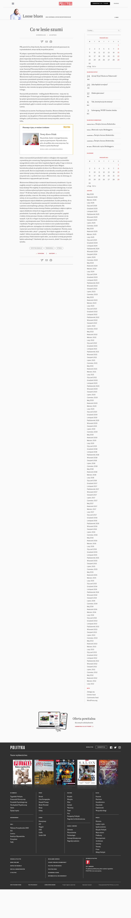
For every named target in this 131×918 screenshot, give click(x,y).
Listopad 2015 (92, 555)
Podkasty (99, 835)
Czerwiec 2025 (92, 226)
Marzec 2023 (91, 303)
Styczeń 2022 (92, 343)
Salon (12, 808)
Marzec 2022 (91, 337)
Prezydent (13, 839)
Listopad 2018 (92, 452)
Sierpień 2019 (92, 426)
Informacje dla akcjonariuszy (57, 876)
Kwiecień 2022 (92, 335)
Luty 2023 (90, 306)
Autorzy (98, 844)
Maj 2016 (90, 538)
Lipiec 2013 (91, 635)
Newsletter (89, 747)
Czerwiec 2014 (92, 604)
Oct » (94, 66)
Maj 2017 (90, 503)
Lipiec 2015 (91, 566)
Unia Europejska (44, 799)
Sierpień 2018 (92, 461)
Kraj (11, 824)
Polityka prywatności (55, 865)
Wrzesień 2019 (92, 423)
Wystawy (70, 808)
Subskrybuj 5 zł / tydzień (100, 3)
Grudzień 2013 (92, 621)
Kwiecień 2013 (92, 644)
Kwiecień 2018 (92, 472)
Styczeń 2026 (92, 206)
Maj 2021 (90, 366)
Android (91, 866)
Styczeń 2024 (92, 274)
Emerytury (42, 821)
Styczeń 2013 (92, 652)
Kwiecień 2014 (92, 609)
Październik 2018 (93, 455)
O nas (97, 849)
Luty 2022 (90, 340)
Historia (98, 821)
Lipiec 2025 (91, 223)
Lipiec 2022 (91, 326)
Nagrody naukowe (73, 841)
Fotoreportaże (100, 838)
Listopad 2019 (92, 418)
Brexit (41, 796)
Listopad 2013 (92, 624)
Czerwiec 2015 (92, 569)
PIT (40, 824)
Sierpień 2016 (92, 529)
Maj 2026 (90, 194)
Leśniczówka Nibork (49, 884)
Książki (69, 796)
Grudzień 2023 (92, 277)
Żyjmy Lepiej (14, 810)
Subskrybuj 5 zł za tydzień (83, 726)
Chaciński (99, 805)
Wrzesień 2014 (92, 595)
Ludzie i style (100, 824)
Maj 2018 (90, 469)
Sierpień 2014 (92, 598)
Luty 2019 (90, 443)
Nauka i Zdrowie (72, 826)
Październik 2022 (93, 317)
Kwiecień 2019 (92, 438)
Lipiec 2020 (91, 395)
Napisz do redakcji (16, 865)
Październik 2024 (93, 249)
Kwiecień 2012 (92, 678)
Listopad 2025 (92, 211)
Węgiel (41, 827)
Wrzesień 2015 (92, 561)
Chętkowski (100, 808)
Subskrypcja (101, 747)
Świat (40, 793)
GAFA (41, 832)
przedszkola (49, 248)
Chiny (41, 810)
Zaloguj (116, 3)
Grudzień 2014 (92, 587)
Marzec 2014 (91, 612)
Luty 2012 (90, 684)
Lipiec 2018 (91, 463)
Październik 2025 (93, 214)
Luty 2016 (90, 546)
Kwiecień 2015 (92, 575)
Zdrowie (70, 829)
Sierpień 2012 (92, 667)
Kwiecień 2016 (92, 541)
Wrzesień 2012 (92, 664)
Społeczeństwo (101, 827)
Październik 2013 (93, 627)
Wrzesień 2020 (92, 389)
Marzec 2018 (91, 475)
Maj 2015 (90, 572)
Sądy (12, 842)
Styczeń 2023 (92, 309)
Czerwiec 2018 (92, 466)
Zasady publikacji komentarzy (57, 862)
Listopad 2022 (92, 315)
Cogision (68, 884)
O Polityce (13, 872)
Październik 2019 (93, 420)
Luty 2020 (90, 409)
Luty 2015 (90, 581)
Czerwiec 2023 (92, 294)
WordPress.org (92, 700)
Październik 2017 (93, 489)
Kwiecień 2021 (92, 369)
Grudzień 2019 (92, 415)
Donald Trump (44, 802)
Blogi (97, 793)
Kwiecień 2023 (92, 300)
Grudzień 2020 (92, 380)
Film (68, 802)
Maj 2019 (90, 435)
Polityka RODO (52, 869)
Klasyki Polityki (101, 829)
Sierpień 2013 (92, 632)
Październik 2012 (93, 661)
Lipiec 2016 (91, 532)
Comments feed (92, 698)
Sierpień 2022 (92, 323)
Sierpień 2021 (92, 357)
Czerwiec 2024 (92, 260)
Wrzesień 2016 (92, 526)
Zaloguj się (91, 692)
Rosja (40, 808)
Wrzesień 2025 (92, 217)
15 (118, 53)
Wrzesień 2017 (92, 492)
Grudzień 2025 (92, 209)
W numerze (13, 793)
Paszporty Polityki (73, 816)
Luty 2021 (90, 375)
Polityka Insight (32, 884)
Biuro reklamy (14, 862)
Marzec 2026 (91, 200)
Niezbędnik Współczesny (18, 805)
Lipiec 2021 (91, 360)
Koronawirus (14, 817)
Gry (68, 813)
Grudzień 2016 (92, 518)
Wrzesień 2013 (92, 629)
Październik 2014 (93, 592)
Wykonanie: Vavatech (87, 884)
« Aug (89, 66)
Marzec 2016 (91, 544)
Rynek (40, 817)
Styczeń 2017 (92, 515)
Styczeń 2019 (92, 446)
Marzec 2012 (91, 681)
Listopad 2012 (92, 658)
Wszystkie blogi (101, 810)
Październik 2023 (93, 283)
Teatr (69, 810)
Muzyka (70, 799)
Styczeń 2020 (92, 412)
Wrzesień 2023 (92, 286)
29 (118, 60)
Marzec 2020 (91, 406)
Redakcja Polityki (15, 859)
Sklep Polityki (100, 852)
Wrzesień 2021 (92, 355)
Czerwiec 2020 (92, 398)
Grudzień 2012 (92, 655)
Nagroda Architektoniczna (76, 819)
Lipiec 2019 (91, 429)
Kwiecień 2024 (92, 266)
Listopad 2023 (92, 280)
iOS (87, 866)
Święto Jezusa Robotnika (105, 124)
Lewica (12, 833)
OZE (40, 829)
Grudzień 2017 (92, 483)
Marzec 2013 (91, 647)
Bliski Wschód (43, 805)
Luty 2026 (90, 203)
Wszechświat (71, 832)
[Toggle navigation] (13, 3)
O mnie (116, 17)
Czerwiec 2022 (92, 329)
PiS (11, 831)
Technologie (71, 835)
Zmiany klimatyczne (74, 838)
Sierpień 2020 (92, 392)
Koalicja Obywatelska (17, 836)
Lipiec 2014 (91, 601)
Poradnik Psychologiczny (18, 802)
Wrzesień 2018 (92, 458)
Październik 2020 (93, 386)
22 (118, 56)
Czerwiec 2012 (92, 672)
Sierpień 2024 (92, 254)
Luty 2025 (90, 237)
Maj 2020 (90, 400)
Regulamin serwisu (54, 859)
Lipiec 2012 (91, 670)
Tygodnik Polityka (16, 796)
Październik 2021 (93, 352)
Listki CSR (42, 835)
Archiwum (99, 841)
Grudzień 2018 (92, 449)
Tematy (98, 846)
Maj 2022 (90, 332)
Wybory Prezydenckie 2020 (19, 828)
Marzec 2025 (91, 234)
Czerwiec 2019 (92, 432)
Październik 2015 (93, 558)
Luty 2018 (90, 478)
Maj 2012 (90, 675)
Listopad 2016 (92, 521)
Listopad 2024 (92, 246)
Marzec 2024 (91, 269)
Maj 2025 (90, 229)
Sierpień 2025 (92, 220)
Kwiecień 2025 (92, 231)
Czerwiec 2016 (92, 535)
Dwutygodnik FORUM (15, 884)
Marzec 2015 (91, 578)
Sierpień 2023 (92, 289)
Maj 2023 (90, 297)
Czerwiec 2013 (92, 638)
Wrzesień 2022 (92, 320)
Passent (98, 796)
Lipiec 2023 (91, 292)
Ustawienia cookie (53, 872)
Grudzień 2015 (92, 552)
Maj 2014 (90, 607)
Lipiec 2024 (91, 257)
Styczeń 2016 (92, 549)
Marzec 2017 (91, 509)
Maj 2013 (90, 641)
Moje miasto (100, 832)
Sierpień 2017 (92, 495)
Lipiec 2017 (91, 498)
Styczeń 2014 (92, 618)
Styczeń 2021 (92, 377)
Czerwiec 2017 (92, 501)
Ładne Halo (72, 884)
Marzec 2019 (91, 440)
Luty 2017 (90, 512)
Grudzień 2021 (92, 346)
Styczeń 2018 (92, 481)
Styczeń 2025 (92, 240)
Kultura (69, 793)
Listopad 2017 (92, 486)
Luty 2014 (90, 615)
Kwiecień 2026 (92, 197)
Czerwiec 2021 (92, 363)
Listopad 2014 (92, 589)
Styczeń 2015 (92, 584)
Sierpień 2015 (92, 564)
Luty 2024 (90, 272)
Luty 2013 (90, 649)
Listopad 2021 (92, 349)
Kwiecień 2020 (92, 403)
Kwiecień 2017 (92, 506)
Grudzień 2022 (92, 312)
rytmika (59, 248)
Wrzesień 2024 (92, 252)
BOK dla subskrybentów (17, 869)
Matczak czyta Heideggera (102, 129)
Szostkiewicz (100, 802)
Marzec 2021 (91, 372)
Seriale (69, 805)
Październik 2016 (93, 524)
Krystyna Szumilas (36, 248)
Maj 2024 (90, 263)
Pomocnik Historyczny (18, 799)
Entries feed (91, 695)
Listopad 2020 (92, 383)
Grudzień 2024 (92, 243)
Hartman (99, 799)
